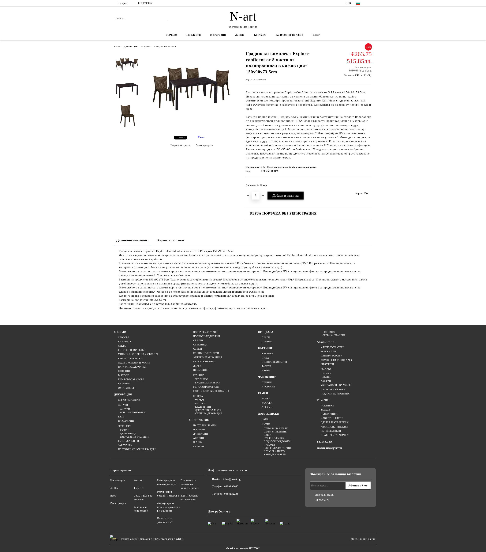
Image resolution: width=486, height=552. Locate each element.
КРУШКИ (198, 446)
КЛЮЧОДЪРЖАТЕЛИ (332, 347)
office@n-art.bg (231, 479)
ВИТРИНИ (124, 383)
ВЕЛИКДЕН (325, 441)
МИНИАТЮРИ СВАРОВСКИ (337, 385)
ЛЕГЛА (122, 346)
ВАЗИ (121, 416)
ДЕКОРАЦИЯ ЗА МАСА (208, 410)
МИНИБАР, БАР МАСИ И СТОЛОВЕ (138, 354)
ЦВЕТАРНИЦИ (128, 433)
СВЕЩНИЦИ (200, 344)
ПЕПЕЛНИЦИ (201, 370)
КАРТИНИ (265, 348)
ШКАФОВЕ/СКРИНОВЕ (131, 379)
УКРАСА (199, 400)
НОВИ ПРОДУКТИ (329, 448)
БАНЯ (265, 419)
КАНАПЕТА (124, 341)
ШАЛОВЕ (326, 369)
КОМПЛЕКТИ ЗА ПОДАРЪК (336, 360)
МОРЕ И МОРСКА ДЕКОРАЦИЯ (211, 391)
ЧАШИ (267, 435)
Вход (113, 495)
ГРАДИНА (146, 46)
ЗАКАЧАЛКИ (125, 445)
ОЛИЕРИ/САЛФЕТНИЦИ (277, 448)
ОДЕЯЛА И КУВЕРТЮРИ (335, 422)
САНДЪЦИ (124, 371)
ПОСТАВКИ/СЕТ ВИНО (206, 332)
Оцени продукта (204, 145)
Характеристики (170, 240)
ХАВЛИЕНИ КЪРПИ (332, 418)
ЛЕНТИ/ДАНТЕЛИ (331, 431)
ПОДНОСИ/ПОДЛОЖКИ (206, 336)
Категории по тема (289, 34)
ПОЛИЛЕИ (199, 429)
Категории (218, 34)
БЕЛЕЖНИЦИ (328, 351)
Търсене (139, 488)
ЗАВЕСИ (325, 410)
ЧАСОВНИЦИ (267, 377)
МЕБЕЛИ (120, 332)
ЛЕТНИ (327, 376)
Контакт (260, 34)
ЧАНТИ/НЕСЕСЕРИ (331, 355)
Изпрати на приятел (180, 145)
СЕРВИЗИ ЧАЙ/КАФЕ (276, 428)
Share (182, 137)
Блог (316, 34)
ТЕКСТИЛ (324, 400)
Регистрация (118, 503)
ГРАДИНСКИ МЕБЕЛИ (165, 46)
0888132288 (231, 493)
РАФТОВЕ (123, 375)
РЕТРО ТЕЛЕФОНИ (204, 361)
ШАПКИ (198, 442)
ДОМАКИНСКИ (268, 413)
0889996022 (145, 3)
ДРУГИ (197, 365)
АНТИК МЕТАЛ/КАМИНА (207, 357)
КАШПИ (124, 430)
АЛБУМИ (267, 407)
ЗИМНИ (327, 373)
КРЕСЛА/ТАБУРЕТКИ (130, 358)
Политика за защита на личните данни (190, 484)
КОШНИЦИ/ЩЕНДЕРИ (206, 353)
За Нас (114, 488)
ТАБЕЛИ (266, 366)
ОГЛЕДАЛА (265, 332)
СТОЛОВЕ (123, 337)
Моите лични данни (363, 539)
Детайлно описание (132, 240)
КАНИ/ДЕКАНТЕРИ (275, 454)
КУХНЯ (266, 424)
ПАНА (265, 357)
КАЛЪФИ (326, 381)
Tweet (201, 137)
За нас (239, 34)
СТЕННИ (267, 341)
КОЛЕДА (198, 396)
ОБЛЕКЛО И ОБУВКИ (333, 389)
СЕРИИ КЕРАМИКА (129, 400)
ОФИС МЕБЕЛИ (127, 388)
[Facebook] (370, 3)
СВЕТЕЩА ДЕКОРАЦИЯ (208, 413)
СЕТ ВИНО (329, 332)
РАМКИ (263, 393)
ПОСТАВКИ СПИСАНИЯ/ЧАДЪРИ (137, 449)
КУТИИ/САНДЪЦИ (128, 441)
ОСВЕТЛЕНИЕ (199, 420)
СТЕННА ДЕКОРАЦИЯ (274, 362)
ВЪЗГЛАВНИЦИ (329, 414)
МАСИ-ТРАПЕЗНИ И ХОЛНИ (134, 362)
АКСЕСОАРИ (326, 342)
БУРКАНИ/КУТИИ (274, 438)
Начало (171, 34)
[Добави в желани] (369, 186)
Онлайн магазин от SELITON (243, 548)
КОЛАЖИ (267, 403)
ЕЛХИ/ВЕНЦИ (203, 406)
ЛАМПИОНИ (200, 433)
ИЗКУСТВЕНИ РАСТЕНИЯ (134, 437)
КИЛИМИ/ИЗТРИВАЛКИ (334, 426)
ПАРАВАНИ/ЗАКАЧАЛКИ (132, 367)
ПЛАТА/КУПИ (126, 421)
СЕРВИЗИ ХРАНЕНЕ (275, 431)
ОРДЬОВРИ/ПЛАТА (274, 451)
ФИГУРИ (123, 405)
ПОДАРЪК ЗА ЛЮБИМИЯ (335, 393)
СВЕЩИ (197, 349)
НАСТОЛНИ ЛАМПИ (204, 425)
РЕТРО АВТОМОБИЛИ (133, 412)
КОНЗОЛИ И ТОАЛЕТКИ (132, 350)
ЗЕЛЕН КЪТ (124, 426)
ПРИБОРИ (269, 445)
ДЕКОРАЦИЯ (130, 46)
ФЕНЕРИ (198, 340)
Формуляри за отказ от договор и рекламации (169, 507)
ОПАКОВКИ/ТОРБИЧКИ (334, 435)
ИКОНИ (266, 370)
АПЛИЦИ (198, 438)
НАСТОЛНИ (268, 386)
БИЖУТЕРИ (327, 364)
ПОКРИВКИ (327, 405)
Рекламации (117, 480)
